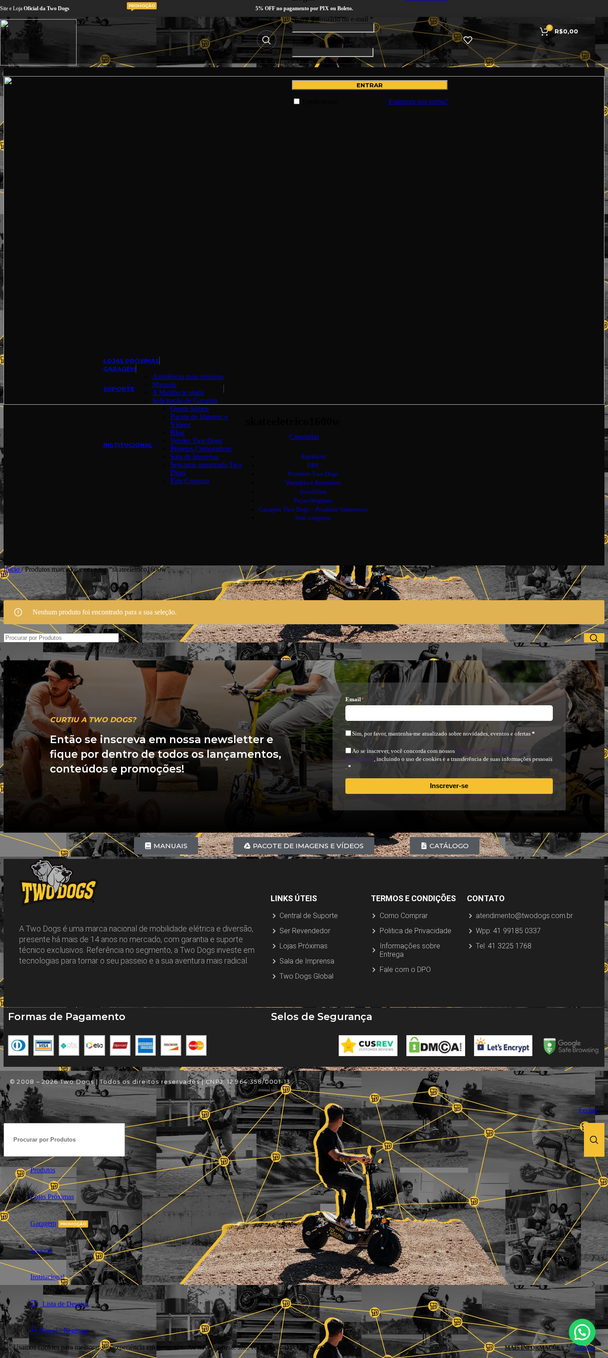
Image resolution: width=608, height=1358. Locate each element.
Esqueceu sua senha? (418, 101)
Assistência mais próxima (187, 376)
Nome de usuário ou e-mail (332, 19)
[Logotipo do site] (38, 63)
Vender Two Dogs (196, 440)
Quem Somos (189, 408)
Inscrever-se (449, 785)
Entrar (370, 85)
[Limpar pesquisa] (575, 638)
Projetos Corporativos (200, 448)
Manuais (164, 384)
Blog (177, 432)
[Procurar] (266, 40)
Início (12, 569)
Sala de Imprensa (194, 456)
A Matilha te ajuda (178, 392)
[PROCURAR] (594, 637)
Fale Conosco (189, 480)
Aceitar (584, 1347)
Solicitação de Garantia (184, 400)
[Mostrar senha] (444, 51)
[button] (582, 1332)
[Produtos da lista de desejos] (468, 40)
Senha (303, 43)
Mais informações (535, 1347)
